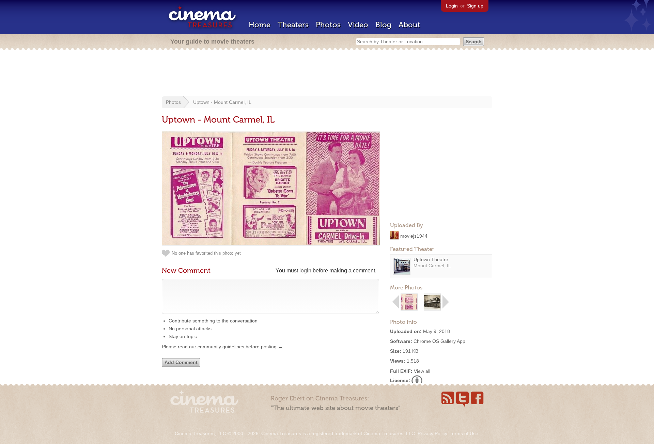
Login (452, 6)
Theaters (293, 24)
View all (422, 371)
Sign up (475, 6)
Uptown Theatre (431, 259)
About (409, 24)
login (305, 270)
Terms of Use (464, 433)
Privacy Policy (432, 433)
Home (259, 24)
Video (358, 24)
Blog (383, 24)
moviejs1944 (413, 235)
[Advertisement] (327, 74)
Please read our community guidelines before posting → (222, 346)
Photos (328, 24)
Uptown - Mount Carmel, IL (222, 102)
